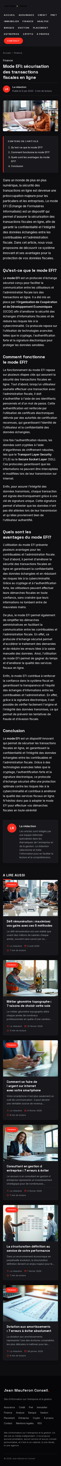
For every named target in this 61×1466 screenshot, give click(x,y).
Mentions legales (25, 1423)
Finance (28, 21)
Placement (40, 28)
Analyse (43, 21)
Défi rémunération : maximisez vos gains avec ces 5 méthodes (29, 923)
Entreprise (11, 34)
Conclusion (17, 166)
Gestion (23, 28)
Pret (54, 15)
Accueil (9, 15)
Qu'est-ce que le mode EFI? (27, 147)
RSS (40, 1423)
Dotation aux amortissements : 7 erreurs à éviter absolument (29, 1329)
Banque (9, 28)
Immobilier (11, 21)
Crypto (28, 34)
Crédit (42, 15)
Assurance (26, 15)
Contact (13, 41)
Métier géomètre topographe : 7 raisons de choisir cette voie (29, 1004)
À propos (43, 34)
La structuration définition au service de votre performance (28, 1248)
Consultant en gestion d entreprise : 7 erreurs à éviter (28, 1168)
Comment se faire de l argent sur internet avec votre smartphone (24, 1086)
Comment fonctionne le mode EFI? (30, 152)
